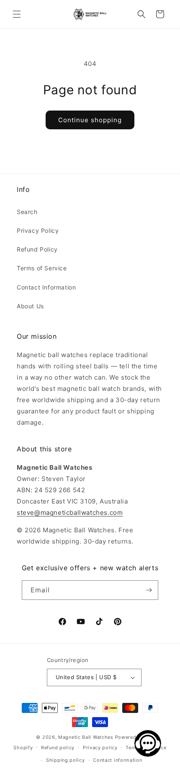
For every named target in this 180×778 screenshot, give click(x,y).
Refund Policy (37, 249)
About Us (30, 306)
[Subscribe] (148, 590)
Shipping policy (65, 760)
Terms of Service (42, 268)
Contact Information (46, 287)
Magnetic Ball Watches (85, 737)
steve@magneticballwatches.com (70, 512)
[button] (17, 14)
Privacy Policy (38, 230)
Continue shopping (90, 120)
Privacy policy (100, 747)
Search (27, 211)
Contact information (117, 760)
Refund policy (58, 747)
